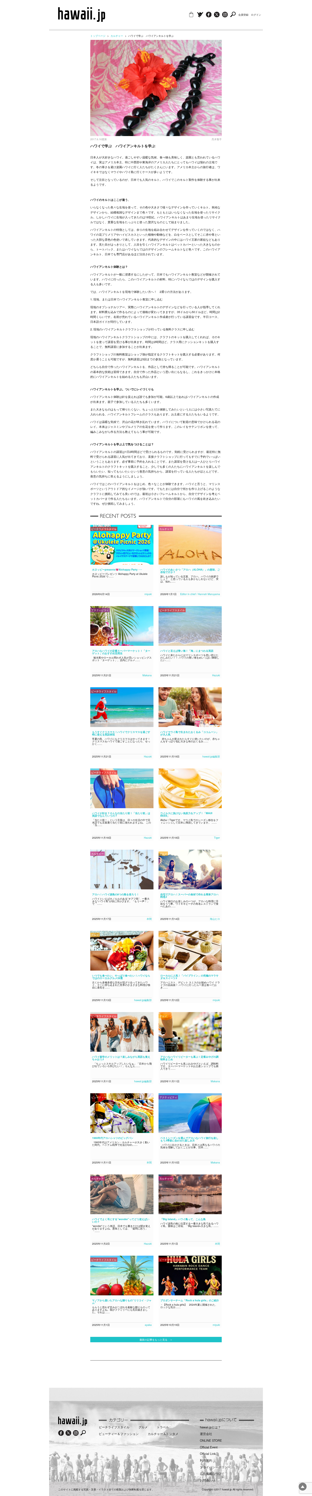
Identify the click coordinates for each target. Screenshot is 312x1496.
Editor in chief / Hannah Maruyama (200, 594)
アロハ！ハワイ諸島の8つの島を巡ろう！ (115, 894)
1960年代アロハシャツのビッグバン (112, 1138)
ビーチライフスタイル (114, 1427)
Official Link (207, 1453)
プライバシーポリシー (215, 1467)
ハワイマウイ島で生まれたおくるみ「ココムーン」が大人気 (189, 733)
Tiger (217, 837)
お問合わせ (207, 1480)
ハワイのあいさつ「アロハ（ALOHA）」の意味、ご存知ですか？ (190, 571)
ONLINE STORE (211, 1440)
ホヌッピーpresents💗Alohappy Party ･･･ (117, 569)
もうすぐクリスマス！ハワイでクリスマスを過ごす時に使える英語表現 (121, 733)
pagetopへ (303, 1487)
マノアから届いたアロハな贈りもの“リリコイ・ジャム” (121, 1301)
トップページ (97, 36)
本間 (149, 919)
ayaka (148, 1325)
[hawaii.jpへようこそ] (72, 1424)
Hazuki (216, 675)
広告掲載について (212, 1473)
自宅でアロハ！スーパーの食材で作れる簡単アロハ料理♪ (189, 895)
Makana (147, 675)
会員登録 (243, 14)
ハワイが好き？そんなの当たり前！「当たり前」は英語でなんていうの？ (121, 814)
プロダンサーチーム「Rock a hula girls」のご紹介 (189, 1300)
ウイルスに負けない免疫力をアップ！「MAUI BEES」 (186, 814)
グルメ (143, 1427)
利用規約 (206, 1460)
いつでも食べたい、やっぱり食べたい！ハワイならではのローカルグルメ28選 (121, 977)
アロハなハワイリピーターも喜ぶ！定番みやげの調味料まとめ (189, 1058)
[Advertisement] (156, 1372)
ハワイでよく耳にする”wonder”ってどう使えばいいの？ (120, 1220)
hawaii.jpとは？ (210, 1427)
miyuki (148, 594)
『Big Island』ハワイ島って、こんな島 (183, 1219)
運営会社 (206, 1434)
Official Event (209, 1447)
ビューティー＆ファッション (119, 1434)
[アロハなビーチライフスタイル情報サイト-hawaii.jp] (81, 20)
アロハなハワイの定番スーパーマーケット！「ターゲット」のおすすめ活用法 (121, 652)
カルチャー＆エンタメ (163, 1434)
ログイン (256, 14)
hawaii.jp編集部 (211, 756)
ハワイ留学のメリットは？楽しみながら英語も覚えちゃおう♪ (121, 1058)
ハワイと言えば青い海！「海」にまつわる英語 (186, 650)
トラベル (163, 1427)
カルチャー (116, 36)
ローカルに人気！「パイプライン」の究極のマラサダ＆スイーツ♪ (189, 977)
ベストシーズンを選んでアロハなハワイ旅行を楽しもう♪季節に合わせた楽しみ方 (189, 1139)
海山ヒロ (215, 919)
